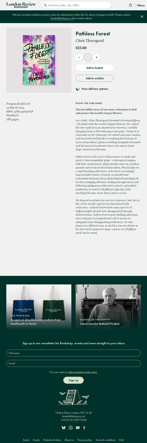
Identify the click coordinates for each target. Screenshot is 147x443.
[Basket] (130, 5)
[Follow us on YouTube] (78, 427)
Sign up (73, 380)
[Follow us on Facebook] (84, 427)
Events (36, 440)
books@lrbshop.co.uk (62, 18)
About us (69, 440)
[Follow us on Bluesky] (63, 427)
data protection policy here (82, 372)
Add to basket (94, 68)
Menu (141, 5)
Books (26, 440)
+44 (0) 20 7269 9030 (74, 419)
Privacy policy (84, 440)
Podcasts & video (52, 440)
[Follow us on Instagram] (70, 427)
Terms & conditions (105, 440)
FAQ (121, 440)
